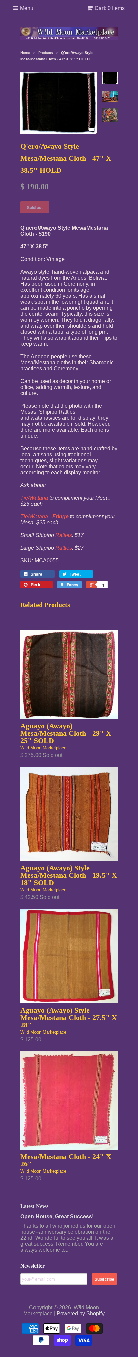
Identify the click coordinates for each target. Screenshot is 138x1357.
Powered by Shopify (81, 1313)
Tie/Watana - (44, 516)
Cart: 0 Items (110, 8)
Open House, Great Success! (57, 1216)
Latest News (34, 1206)
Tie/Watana (34, 498)
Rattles (63, 535)
